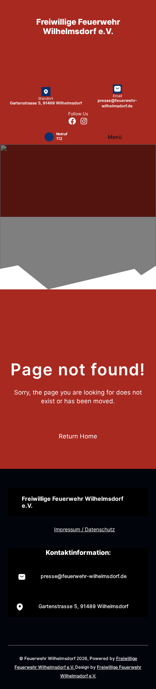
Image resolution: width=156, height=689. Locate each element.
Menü (115, 137)
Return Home (78, 436)
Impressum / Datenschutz (84, 529)
